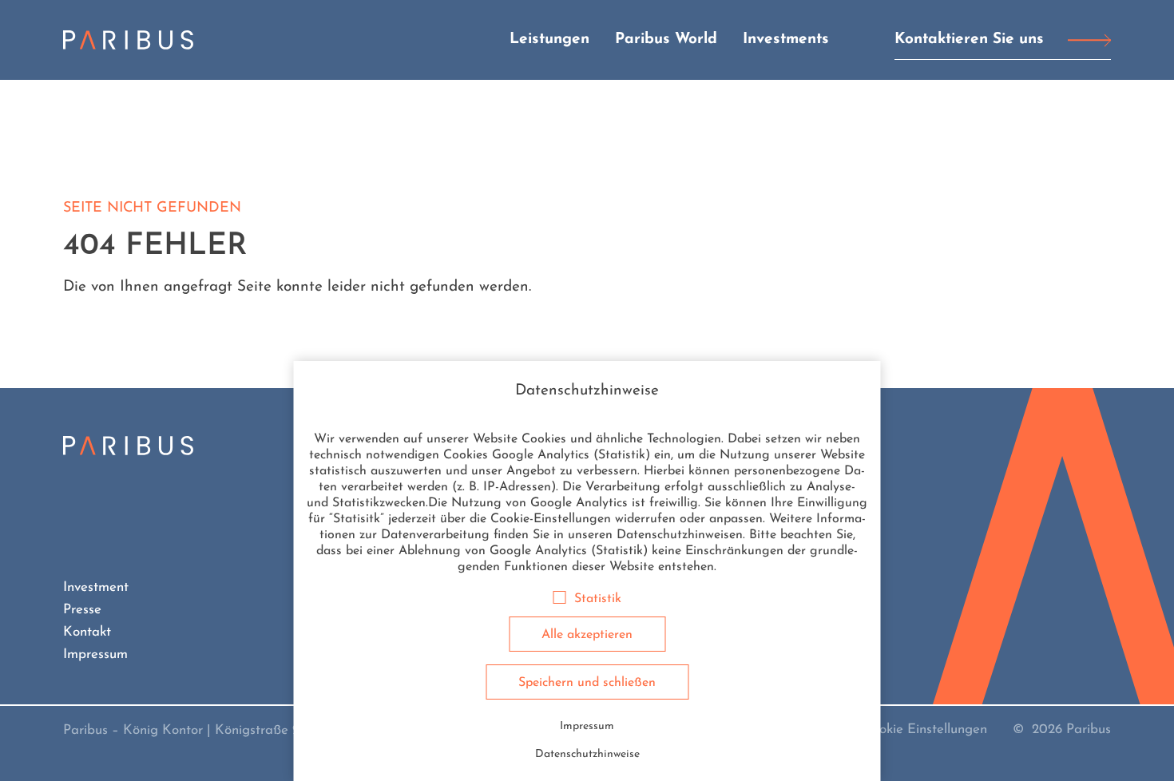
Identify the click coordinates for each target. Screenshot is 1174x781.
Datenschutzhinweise (587, 754)
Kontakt (87, 632)
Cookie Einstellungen (925, 729)
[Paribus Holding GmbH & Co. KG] (128, 40)
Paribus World (666, 39)
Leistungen (549, 39)
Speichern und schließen (587, 682)
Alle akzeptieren (587, 634)
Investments (786, 39)
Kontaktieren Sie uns (969, 39)
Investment (96, 587)
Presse (82, 609)
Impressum (95, 654)
